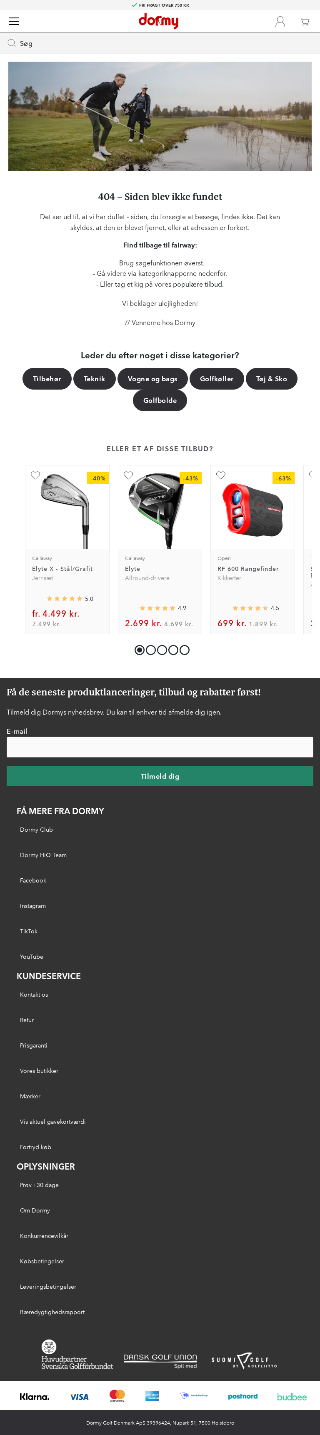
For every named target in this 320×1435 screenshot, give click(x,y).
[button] (149, 648)
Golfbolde (160, 400)
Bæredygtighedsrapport (52, 1312)
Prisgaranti (34, 1045)
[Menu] (13, 21)
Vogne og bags (153, 378)
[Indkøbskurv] (304, 21)
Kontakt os (34, 994)
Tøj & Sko (271, 378)
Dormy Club (36, 829)
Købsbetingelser (42, 1261)
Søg (26, 43)
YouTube (31, 956)
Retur (27, 1019)
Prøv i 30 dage (39, 1184)
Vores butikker (39, 1070)
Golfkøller (217, 378)
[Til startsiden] (158, 21)
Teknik (94, 378)
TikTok (29, 931)
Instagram (33, 905)
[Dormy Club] (280, 21)
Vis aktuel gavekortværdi (53, 1121)
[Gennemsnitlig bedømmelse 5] (64, 598)
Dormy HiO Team (43, 854)
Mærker (30, 1096)
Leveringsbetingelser (48, 1286)
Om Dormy (35, 1210)
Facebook (33, 880)
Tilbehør (47, 378)
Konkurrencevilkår (44, 1235)
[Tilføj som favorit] (35, 475)
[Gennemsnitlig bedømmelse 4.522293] (250, 608)
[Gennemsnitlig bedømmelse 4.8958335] (157, 608)
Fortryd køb (35, 1146)
